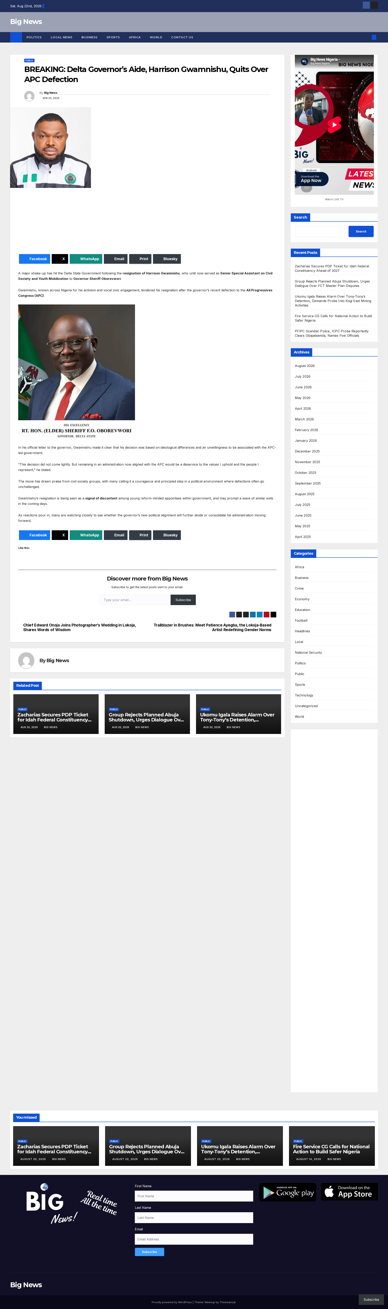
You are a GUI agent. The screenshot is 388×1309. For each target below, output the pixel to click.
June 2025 (303, 515)
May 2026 (303, 398)
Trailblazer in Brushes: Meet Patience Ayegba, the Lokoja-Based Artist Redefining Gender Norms (212, 627)
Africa (135, 37)
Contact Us (182, 37)
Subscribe (183, 600)
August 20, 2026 (33, 1159)
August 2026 (305, 366)
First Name (143, 1186)
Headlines (302, 631)
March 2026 (304, 419)
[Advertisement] (139, 222)
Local (299, 642)
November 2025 (307, 462)
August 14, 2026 (309, 1159)
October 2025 (305, 473)
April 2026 (303, 408)
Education (302, 610)
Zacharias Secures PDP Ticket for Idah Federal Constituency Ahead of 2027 (52, 720)
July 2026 (303, 376)
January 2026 (306, 441)
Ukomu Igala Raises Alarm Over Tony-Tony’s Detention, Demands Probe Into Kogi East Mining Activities (333, 300)
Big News (26, 21)
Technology (304, 695)
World (156, 37)
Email (139, 1229)
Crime (299, 588)
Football (301, 620)
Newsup (210, 1302)
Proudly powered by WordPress (172, 1302)
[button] (367, 37)
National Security (308, 652)
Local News (62, 37)
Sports (113, 37)
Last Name (143, 1208)
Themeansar (228, 1302)
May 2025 (302, 526)
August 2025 (305, 494)
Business (89, 37)
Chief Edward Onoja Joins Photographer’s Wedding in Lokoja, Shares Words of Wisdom (79, 627)
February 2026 (306, 430)
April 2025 (303, 537)
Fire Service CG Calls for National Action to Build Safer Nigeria (331, 1149)
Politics (34, 37)
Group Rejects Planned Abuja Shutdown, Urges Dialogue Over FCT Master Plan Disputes (147, 720)
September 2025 (308, 483)
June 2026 (303, 387)
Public (29, 60)
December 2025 (307, 451)
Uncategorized (306, 706)
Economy (302, 599)
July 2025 (302, 505)
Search (300, 217)
